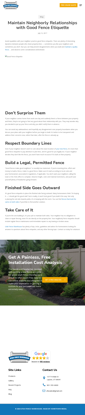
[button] (80, 5)
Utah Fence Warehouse (13, 226)
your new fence (61, 149)
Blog (41, 17)
